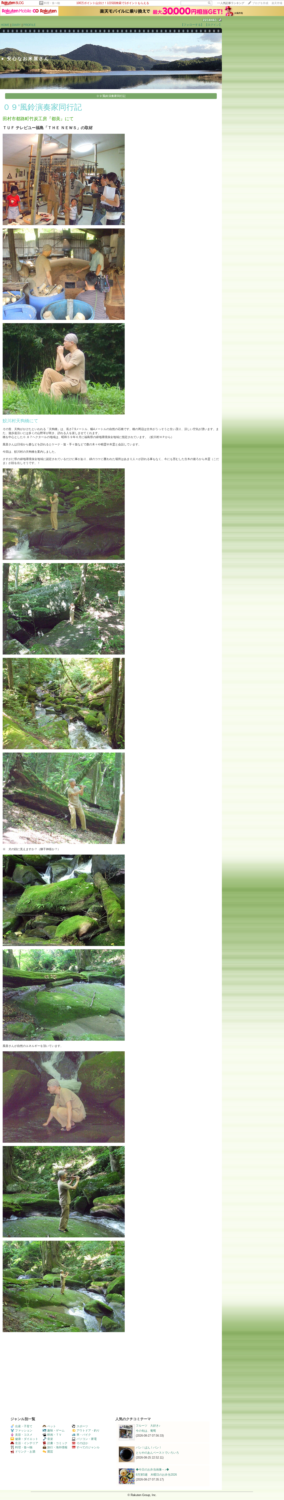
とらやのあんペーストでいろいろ (157, 1452)
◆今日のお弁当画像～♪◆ (152, 1469)
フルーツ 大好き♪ (148, 1425)
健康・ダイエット (26, 1439)
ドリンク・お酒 (25, 1451)
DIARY (16, 25)
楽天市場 (277, 3)
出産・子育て (23, 1426)
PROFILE (29, 25)
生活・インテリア (26, 1443)
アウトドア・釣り (88, 1430)
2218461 (210, 20)
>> (230, 3)
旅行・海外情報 (57, 1447)
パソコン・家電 (87, 1439)
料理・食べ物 (52, 3)
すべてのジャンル (88, 1447)
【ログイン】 (213, 24)
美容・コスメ (23, 1434)
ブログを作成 (260, 3)
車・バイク (84, 1434)
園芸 (50, 1451)
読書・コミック (57, 1443)
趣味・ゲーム (56, 1430)
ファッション (23, 1430)
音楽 (50, 1439)
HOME (5, 25)
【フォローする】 (192, 24)
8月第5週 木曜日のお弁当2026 (156, 1474)
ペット (51, 1426)
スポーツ (82, 1426)
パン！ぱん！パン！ (149, 1447)
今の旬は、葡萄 (146, 1430)
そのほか (82, 1443)
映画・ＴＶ (54, 1434)
